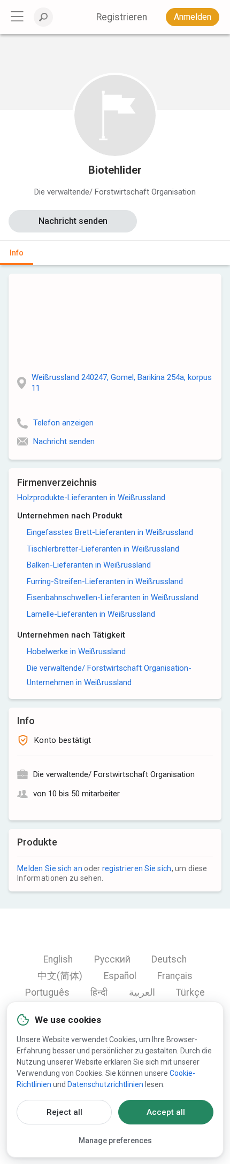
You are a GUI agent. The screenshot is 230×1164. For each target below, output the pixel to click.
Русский (112, 959)
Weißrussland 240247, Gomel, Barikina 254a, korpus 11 (122, 383)
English (58, 959)
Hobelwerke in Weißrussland (76, 651)
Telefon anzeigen (63, 423)
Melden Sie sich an (49, 868)
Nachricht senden (73, 221)
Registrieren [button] (121, 17)
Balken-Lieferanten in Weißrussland (89, 565)
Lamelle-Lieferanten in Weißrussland (91, 614)
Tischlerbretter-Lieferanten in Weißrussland (103, 549)
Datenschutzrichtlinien (105, 1084)
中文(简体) (59, 976)
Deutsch (169, 959)
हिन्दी (99, 992)
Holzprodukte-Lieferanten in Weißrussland (91, 497)
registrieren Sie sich (137, 868)
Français (175, 976)
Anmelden (192, 17)
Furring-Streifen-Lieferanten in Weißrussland (105, 581)
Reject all (64, 1112)
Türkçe (190, 992)
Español (120, 976)
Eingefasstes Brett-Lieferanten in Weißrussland (110, 532)
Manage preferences (115, 1140)
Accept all (166, 1112)
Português (47, 992)
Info (17, 253)
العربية (142, 992)
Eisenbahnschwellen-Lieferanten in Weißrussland (112, 597)
